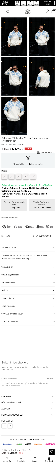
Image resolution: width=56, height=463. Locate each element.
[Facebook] (4, 426)
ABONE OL (51, 378)
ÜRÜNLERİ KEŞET (47, 3)
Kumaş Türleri (7, 298)
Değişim (4, 290)
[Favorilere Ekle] (53, 143)
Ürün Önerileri (8, 283)
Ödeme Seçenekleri (10, 275)
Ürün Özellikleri (8, 247)
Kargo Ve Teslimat (9, 322)
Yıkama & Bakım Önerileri (12, 314)
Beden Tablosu (8, 306)
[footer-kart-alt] (28, 444)
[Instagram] (10, 426)
